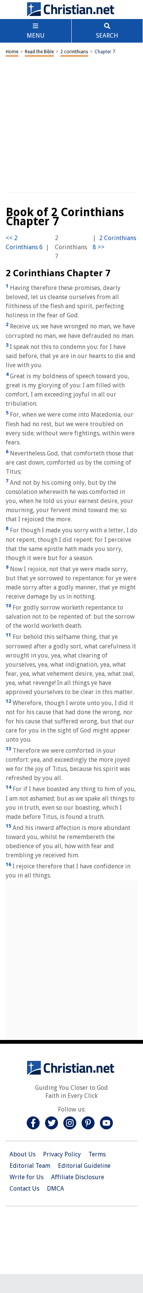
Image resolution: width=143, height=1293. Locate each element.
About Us (22, 1154)
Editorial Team (30, 1165)
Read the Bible (39, 51)
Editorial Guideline (84, 1165)
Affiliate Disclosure (77, 1177)
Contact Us (24, 1188)
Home (12, 51)
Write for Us (26, 1177)
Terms (97, 1154)
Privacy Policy (62, 1154)
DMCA (55, 1188)
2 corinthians (74, 51)
